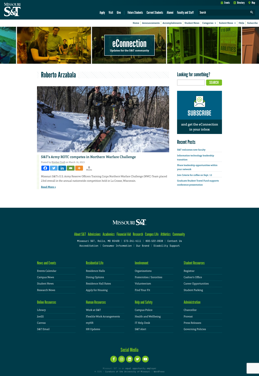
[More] (79, 168)
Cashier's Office (193, 277)
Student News (192, 23)
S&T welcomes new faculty (191, 149)
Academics (109, 234)
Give (119, 12)
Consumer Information (117, 246)
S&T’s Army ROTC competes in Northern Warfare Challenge (88, 157)
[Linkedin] (62, 168)
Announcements (150, 23)
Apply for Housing (97, 290)
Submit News (226, 23)
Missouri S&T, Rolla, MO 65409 (98, 241)
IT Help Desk (142, 323)
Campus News (45, 277)
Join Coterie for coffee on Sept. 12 (194, 175)
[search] (251, 13)
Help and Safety (144, 302)
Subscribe (252, 23)
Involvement (141, 262)
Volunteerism (143, 283)
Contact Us (174, 241)
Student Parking (193, 290)
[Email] (71, 168)
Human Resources (96, 302)
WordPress (159, 372)
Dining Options (95, 277)
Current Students (155, 12)
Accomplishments (172, 23)
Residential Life (94, 262)
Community (178, 234)
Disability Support (166, 246)
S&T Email (43, 329)
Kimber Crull (58, 162)
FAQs (241, 23)
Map (253, 2)
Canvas (41, 323)
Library (41, 310)
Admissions (94, 234)
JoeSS (40, 316)
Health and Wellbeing (148, 316)
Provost (188, 316)
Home (136, 23)
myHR (90, 323)
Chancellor (190, 310)
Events (227, 2)
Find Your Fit (142, 290)
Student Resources (194, 262)
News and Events (46, 262)
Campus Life (152, 234)
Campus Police (143, 310)
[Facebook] (45, 168)
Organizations (143, 271)
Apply (102, 12)
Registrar (189, 271)
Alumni (170, 12)
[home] (23, 9)
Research (138, 234)
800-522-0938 (154, 241)
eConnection (129, 43)
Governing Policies (195, 329)
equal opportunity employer (140, 369)
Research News (46, 290)
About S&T (80, 234)
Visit (111, 12)
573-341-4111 (132, 241)
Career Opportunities (196, 283)
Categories (207, 23)
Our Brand (142, 246)
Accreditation (88, 246)
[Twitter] (54, 168)
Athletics (166, 234)
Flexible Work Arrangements (103, 316)
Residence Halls (95, 271)
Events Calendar (46, 271)
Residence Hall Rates (98, 283)
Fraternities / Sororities (148, 277)
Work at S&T (93, 310)
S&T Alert (140, 329)
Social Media (129, 350)
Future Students (135, 12)
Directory (241, 2)
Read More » (48, 187)
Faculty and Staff (185, 12)
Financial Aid (124, 234)
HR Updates (93, 329)
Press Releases (192, 323)
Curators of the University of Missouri (127, 372)
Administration (192, 302)
